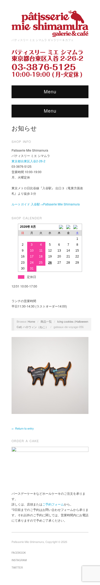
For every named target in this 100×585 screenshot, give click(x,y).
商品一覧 (46, 321)
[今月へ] (68, 227)
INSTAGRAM (19, 560)
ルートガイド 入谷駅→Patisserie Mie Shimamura (46, 204)
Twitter (17, 567)
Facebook (19, 552)
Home (31, 321)
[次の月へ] (77, 227)
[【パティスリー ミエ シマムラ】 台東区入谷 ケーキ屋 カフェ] (50, 21)
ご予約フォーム (53, 504)
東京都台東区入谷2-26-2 (28, 161)
